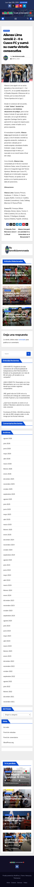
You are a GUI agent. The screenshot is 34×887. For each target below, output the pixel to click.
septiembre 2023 (9, 615)
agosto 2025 (7, 499)
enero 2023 (7, 656)
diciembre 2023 (8, 600)
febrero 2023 (7, 651)
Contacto (13, 882)
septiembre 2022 (9, 676)
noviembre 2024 (9, 545)
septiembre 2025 (9, 494)
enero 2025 (7, 534)
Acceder (6, 727)
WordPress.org (8, 742)
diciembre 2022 (8, 661)
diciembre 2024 (8, 540)
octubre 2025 (7, 489)
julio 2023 (6, 626)
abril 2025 (6, 519)
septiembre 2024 (9, 555)
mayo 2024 (7, 575)
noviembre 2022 (9, 666)
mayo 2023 (7, 636)
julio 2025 (6, 504)
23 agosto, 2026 (12, 780)
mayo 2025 (7, 514)
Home (8, 882)
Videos (25, 882)
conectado (21, 339)
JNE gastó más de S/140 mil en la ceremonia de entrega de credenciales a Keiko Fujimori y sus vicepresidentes (16, 396)
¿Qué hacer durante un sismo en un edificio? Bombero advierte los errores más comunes (16, 405)
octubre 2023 (7, 610)
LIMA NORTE (8, 771)
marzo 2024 (7, 585)
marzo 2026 (7, 464)
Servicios (19, 882)
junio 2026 (7, 448)
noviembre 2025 (9, 484)
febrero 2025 (7, 529)
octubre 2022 (7, 671)
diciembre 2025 (8, 479)
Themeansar (17, 878)
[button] (28, 18)
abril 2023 (6, 641)
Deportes (6, 30)
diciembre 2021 (8, 696)
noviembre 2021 (9, 702)
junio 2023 (7, 631)
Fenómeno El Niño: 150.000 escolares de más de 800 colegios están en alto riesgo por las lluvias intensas (16, 414)
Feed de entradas (9, 732)
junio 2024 (7, 570)
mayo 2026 (7, 453)
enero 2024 (7, 595)
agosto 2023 (7, 621)
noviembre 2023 (9, 605)
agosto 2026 (7, 438)
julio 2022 (6, 686)
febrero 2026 (7, 469)
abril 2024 (6, 580)
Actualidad (8, 793)
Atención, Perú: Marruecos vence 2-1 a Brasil (10, 231)
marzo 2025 (7, 524)
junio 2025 (7, 509)
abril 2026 (6, 459)
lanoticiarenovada (18, 56)
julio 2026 (6, 443)
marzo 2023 (7, 646)
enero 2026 (7, 474)
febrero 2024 (7, 590)
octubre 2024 (7, 550)
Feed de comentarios (10, 737)
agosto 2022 (7, 681)
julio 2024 (6, 565)
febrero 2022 (7, 691)
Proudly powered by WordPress (11, 875)
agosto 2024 (7, 560)
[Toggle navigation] (16, 18)
